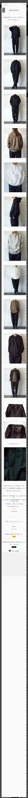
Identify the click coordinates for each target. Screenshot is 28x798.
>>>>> (14, 536)
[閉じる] (24, 5)
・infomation (16, 544)
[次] (3, 5)
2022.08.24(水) (14, 10)
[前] (6, 5)
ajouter (21, 542)
